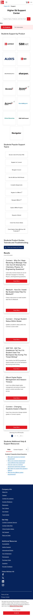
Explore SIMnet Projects (16, 207)
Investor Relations (7, 502)
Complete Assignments (16, 185)
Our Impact (5, 511)
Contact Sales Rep (7, 525)
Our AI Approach (6, 553)
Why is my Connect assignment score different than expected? (16, 461)
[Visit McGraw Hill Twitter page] (3, 578)
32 (20, 435)
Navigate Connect (16, 169)
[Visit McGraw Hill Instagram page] (3, 585)
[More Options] (31, 2)
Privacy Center (5, 597)
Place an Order (6, 535)
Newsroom (5, 505)
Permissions (5, 557)
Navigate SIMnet (16, 200)
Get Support (5, 532)
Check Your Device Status (16, 222)
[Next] (22, 436)
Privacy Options (16, 609)
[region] (16, 607)
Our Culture (5, 508)
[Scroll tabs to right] (28, 449)
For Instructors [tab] (19, 27)
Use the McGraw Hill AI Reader (16, 177)
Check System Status (8, 529)
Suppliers (4, 563)
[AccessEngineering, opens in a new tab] (28, 87)
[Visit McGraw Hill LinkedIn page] (3, 581)
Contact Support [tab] (18, 449)
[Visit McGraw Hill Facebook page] (3, 574)
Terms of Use (4, 594)
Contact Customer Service (9, 522)
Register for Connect (16, 162)
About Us (4, 492)
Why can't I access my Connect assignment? (16, 457)
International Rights (7, 550)
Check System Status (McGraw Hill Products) (16, 230)
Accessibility (5, 544)
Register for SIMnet (16, 192)
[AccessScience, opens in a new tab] (14, 102)
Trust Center (5, 515)
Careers (4, 495)
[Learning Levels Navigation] (6, 2)
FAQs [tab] (8, 449)
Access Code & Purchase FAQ (16, 154)
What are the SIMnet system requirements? (15, 473)
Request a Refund (16, 215)
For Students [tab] (6, 27)
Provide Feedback (7, 566)
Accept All (16, 613)
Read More (16, 281)
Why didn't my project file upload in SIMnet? (17, 469)
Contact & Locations (7, 498)
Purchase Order (6, 560)
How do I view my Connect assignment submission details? (16, 465)
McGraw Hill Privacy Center (16, 606)
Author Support (6, 547)
